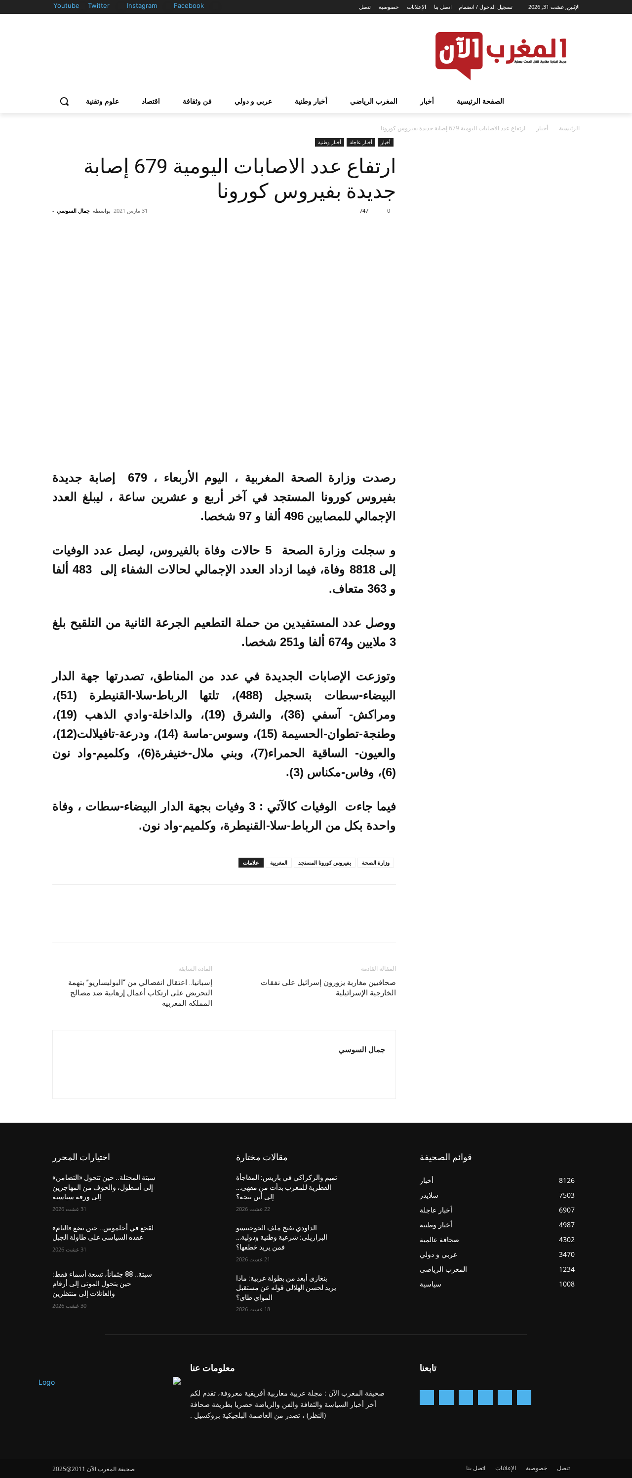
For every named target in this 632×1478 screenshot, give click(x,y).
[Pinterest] (341, 233)
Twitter (99, 5)
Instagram (142, 5)
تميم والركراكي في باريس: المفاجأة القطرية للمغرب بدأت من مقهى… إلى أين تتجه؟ (286, 1187)
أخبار (542, 128)
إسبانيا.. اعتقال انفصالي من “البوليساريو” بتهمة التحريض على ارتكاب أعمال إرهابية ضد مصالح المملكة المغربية (140, 993)
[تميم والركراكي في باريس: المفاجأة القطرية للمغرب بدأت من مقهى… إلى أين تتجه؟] (372, 1190)
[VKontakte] (427, 1397)
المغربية (278, 862)
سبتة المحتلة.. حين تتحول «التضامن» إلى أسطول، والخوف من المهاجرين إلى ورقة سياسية (104, 1187)
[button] (64, 101)
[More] (294, 233)
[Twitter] (121, 6)
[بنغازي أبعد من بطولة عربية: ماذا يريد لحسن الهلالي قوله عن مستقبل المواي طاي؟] (372, 1290)
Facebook (189, 5)
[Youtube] (82, 6)
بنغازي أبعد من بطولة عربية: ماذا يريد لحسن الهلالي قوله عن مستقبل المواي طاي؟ (286, 1287)
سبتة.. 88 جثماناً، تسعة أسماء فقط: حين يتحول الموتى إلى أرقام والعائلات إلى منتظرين (102, 1283)
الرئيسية (569, 128)
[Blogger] (524, 1397)
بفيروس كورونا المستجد (324, 862)
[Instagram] (168, 6)
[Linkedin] (466, 1397)
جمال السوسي (73, 210)
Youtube (66, 5)
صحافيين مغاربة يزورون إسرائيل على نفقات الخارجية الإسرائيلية (328, 987)
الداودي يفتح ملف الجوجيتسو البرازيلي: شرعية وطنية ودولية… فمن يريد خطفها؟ (281, 1237)
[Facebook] (215, 6)
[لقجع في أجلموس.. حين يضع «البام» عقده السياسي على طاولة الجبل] (188, 1240)
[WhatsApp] (318, 233)
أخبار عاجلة (361, 142)
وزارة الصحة (376, 862)
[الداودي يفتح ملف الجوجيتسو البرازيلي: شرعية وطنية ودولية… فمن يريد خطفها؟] (372, 1240)
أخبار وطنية (329, 142)
